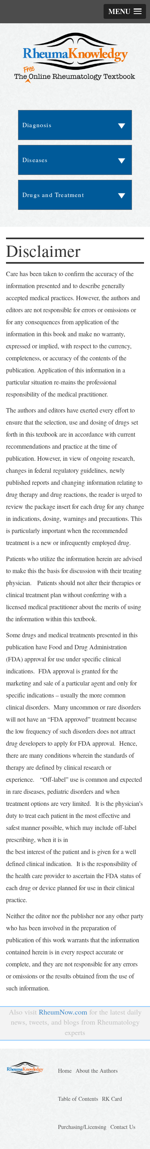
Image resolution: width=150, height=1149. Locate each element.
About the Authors (97, 1070)
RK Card (112, 1098)
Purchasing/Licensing (82, 1127)
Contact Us (122, 1127)
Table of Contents (78, 1098)
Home (65, 1070)
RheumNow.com (63, 1012)
